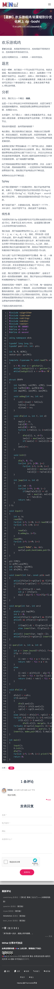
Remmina (7, 916)
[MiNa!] (11, 4)
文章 (11, 768)
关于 (23, 977)
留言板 (20, 906)
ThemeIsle (29, 983)
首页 (8, 971)
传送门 (37, 971)
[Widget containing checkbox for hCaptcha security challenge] (21, 862)
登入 (32, 977)
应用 (27, 971)
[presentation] (27, 73)
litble (10, 790)
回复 (49, 800)
